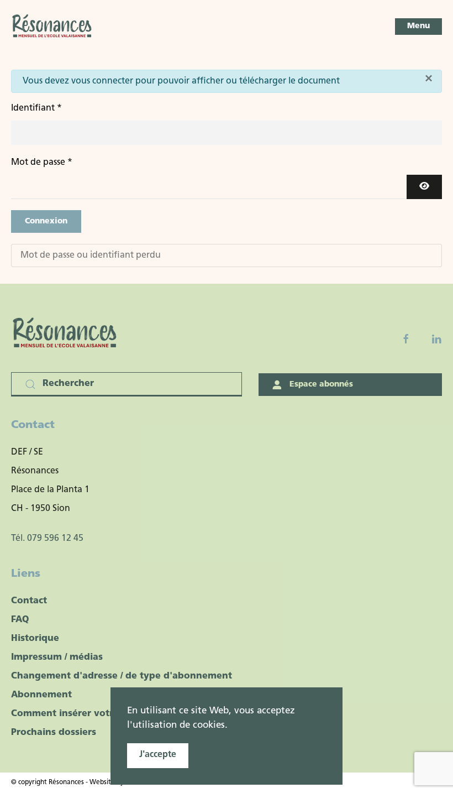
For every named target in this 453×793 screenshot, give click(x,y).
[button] (418, 26)
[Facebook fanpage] (406, 339)
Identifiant (36, 108)
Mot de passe (41, 162)
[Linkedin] (436, 339)
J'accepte (157, 754)
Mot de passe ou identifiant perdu (90, 255)
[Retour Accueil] (52, 26)
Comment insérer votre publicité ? (90, 713)
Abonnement (41, 695)
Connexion (46, 221)
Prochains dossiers (53, 732)
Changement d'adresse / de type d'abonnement (121, 676)
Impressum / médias (57, 657)
